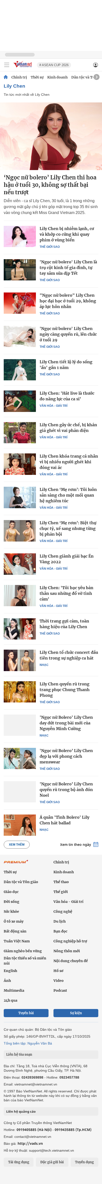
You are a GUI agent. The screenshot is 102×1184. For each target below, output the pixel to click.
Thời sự (37, 77)
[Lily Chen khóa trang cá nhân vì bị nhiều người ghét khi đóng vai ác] (20, 464)
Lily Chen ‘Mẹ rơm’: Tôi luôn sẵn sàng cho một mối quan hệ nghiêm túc (68, 495)
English (10, 971)
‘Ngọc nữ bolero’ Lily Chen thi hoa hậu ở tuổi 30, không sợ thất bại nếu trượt (50, 185)
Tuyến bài (26, 1013)
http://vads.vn (30, 1143)
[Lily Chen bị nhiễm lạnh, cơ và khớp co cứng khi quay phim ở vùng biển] (20, 236)
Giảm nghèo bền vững (23, 951)
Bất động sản (15, 931)
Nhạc (44, 665)
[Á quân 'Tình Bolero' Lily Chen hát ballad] (20, 825)
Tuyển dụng (84, 1162)
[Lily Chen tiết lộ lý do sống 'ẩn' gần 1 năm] (20, 369)
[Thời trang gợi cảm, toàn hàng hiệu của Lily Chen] (20, 629)
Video (58, 980)
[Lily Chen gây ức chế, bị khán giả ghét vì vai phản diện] (20, 432)
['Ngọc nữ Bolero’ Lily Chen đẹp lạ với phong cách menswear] (20, 758)
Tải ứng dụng (18, 1162)
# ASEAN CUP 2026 (54, 65)
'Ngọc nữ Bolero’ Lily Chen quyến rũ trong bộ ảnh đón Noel (66, 789)
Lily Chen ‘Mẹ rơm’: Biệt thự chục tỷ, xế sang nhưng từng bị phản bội (68, 528)
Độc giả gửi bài (52, 1162)
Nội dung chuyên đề (70, 961)
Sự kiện (76, 1013)
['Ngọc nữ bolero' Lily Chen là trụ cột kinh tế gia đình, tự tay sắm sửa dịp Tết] (20, 269)
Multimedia (14, 990)
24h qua (10, 1000)
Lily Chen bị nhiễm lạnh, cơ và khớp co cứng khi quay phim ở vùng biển (67, 234)
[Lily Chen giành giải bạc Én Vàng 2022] (20, 564)
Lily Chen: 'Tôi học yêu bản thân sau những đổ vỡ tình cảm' (66, 593)
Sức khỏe (11, 911)
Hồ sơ (58, 971)
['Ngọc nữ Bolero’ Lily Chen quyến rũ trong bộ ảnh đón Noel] (20, 791)
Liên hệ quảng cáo (21, 1111)
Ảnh (7, 980)
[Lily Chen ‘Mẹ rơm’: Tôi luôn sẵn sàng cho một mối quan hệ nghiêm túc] (20, 497)
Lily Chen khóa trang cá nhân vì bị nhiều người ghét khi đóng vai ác (69, 462)
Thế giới (60, 892)
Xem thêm (17, 844)
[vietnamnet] (23, 68)
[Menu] (7, 65)
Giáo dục (11, 892)
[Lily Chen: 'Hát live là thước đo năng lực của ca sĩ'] (20, 401)
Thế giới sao (50, 247)
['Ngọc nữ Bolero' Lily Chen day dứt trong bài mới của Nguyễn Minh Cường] (20, 725)
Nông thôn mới (66, 951)
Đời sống (11, 901)
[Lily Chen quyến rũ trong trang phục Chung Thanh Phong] (20, 691)
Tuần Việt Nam (17, 941)
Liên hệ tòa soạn (19, 1054)
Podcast (60, 990)
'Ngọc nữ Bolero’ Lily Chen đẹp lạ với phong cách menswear (66, 756)
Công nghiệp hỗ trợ (70, 941)
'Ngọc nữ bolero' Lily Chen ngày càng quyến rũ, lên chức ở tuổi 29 (68, 334)
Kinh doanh (57, 77)
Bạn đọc (60, 931)
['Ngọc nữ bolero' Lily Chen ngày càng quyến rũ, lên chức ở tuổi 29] (20, 336)
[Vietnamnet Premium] (16, 864)
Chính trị (19, 77)
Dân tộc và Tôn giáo (21, 882)
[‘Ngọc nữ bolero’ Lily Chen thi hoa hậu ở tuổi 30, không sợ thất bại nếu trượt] (51, 136)
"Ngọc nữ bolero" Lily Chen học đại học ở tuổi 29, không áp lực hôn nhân (68, 301)
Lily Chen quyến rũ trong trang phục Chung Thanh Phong (65, 689)
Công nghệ (62, 911)
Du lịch (59, 921)
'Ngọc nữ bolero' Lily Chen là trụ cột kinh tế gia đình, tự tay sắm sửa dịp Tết (68, 267)
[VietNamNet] (6, 77)
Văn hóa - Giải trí (53, 406)
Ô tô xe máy (14, 921)
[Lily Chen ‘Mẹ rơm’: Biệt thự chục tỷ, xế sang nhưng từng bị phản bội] (20, 530)
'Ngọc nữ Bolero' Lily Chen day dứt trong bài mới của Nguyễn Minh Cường (66, 723)
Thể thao (61, 882)
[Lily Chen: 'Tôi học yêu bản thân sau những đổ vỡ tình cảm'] (20, 595)
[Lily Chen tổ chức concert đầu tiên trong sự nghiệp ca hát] (20, 660)
